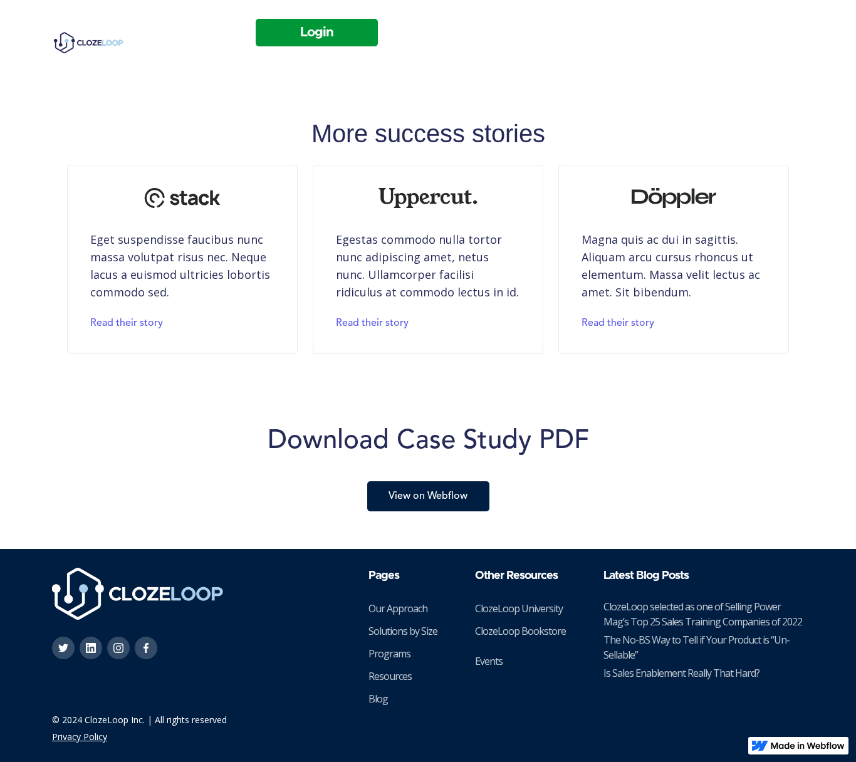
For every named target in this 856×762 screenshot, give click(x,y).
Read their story (126, 323)
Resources (390, 676)
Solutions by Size (402, 631)
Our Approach (397, 608)
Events (489, 661)
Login (316, 32)
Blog (378, 699)
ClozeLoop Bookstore (520, 631)
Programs (389, 653)
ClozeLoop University (519, 608)
